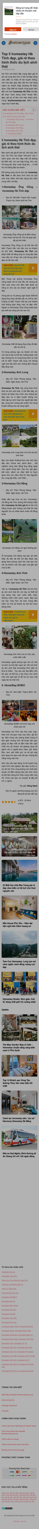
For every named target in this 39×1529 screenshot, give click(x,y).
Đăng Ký (12, 30)
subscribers (14, 34)
